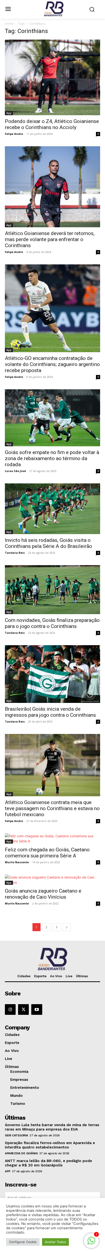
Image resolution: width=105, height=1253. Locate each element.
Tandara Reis (15, 552)
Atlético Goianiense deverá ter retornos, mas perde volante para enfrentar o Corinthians (49, 239)
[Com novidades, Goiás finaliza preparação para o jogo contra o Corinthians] (52, 589)
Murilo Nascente (17, 862)
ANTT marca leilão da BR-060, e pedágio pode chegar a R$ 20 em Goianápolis (48, 1163)
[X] (23, 1009)
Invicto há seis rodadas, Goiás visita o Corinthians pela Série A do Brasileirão (49, 543)
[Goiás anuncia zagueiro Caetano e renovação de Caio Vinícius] (52, 880)
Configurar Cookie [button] (23, 1242)
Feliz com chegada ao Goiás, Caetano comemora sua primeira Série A (47, 853)
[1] (91, 1243)
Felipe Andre (14, 134)
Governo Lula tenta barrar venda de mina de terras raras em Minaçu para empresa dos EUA (52, 1127)
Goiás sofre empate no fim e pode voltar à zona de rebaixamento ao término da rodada (52, 458)
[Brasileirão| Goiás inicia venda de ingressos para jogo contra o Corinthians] (52, 674)
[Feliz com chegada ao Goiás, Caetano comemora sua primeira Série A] (52, 838)
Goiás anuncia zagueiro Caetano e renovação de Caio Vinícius (43, 894)
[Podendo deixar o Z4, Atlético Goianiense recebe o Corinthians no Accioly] (52, 77)
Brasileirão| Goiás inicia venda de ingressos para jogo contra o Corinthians (50, 712)
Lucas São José (15, 471)
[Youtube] (36, 1009)
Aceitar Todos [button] (55, 1242)
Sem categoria (16, 1135)
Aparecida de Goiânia (21, 1153)
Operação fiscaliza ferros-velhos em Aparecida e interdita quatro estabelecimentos (50, 1145)
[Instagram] (10, 1009)
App (8, 113)
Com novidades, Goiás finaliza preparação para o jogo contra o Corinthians (52, 623)
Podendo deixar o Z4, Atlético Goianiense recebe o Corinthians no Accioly (52, 124)
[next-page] (67, 927)
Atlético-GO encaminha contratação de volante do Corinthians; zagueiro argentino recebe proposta (52, 364)
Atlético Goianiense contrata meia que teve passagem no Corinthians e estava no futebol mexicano (52, 808)
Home (9, 24)
